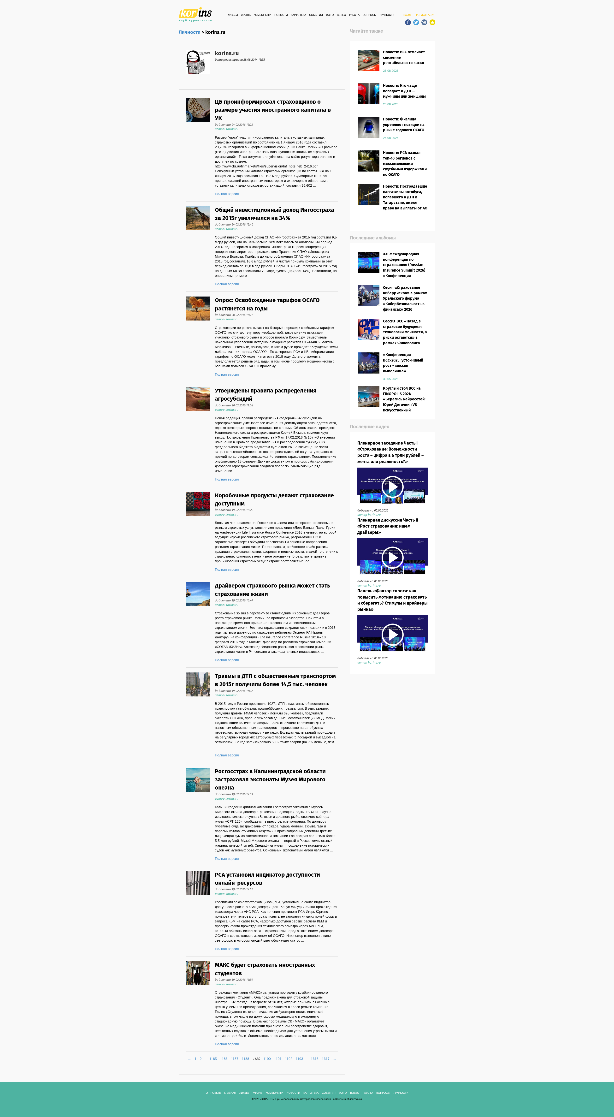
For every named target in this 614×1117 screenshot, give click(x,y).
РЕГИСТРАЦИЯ (425, 15)
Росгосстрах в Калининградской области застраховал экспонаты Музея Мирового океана (270, 780)
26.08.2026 (390, 71)
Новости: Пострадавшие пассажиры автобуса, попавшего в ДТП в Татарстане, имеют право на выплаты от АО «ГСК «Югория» (405, 200)
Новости (281, 15)
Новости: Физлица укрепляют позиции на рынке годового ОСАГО (404, 124)
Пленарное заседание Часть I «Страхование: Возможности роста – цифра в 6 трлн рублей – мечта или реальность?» (390, 452)
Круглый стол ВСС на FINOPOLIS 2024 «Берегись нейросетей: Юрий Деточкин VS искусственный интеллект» (404, 402)
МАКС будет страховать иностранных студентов (265, 969)
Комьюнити (262, 15)
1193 (299, 1059)
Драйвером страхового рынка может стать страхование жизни (272, 590)
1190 (267, 1059)
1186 (224, 1059)
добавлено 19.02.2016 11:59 (234, 979)
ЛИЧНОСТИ (387, 15)
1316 (315, 1059)
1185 (213, 1059)
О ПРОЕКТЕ (213, 1093)
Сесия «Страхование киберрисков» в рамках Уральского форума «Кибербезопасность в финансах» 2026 (405, 299)
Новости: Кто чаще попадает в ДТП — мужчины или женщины (404, 91)
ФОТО (330, 15)
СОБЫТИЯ (316, 15)
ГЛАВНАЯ (230, 1093)
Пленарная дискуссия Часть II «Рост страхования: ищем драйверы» (387, 526)
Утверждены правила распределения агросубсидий (265, 395)
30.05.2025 (390, 379)
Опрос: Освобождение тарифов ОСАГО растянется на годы (267, 304)
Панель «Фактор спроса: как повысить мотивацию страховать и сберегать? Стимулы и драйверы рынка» (392, 600)
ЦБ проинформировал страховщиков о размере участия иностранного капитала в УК (273, 110)
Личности (190, 32)
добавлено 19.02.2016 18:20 (234, 510)
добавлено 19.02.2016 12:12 (234, 889)
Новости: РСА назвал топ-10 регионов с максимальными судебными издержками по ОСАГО (405, 164)
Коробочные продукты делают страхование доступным (274, 499)
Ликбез (233, 15)
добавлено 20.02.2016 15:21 (234, 315)
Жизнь (246, 15)
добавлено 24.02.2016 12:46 (234, 224)
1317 (326, 1059)
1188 (245, 1059)
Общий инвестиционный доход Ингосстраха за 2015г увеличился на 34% (274, 214)
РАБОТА (354, 15)
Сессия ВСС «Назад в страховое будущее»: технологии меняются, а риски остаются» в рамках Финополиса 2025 (405, 335)
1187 (234, 1059)
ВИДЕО (341, 15)
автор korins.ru (226, 129)
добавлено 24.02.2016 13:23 (234, 124)
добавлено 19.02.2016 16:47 (234, 600)
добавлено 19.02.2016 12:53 (234, 794)
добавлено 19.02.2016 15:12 (234, 691)
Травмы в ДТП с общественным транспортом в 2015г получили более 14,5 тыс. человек (275, 680)
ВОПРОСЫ (370, 15)
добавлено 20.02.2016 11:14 (234, 405)
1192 (288, 1059)
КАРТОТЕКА (298, 15)
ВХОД (407, 15)
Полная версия (227, 194)
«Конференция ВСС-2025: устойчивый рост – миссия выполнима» (403, 363)
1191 (278, 1059)
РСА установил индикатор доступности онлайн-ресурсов (267, 879)
